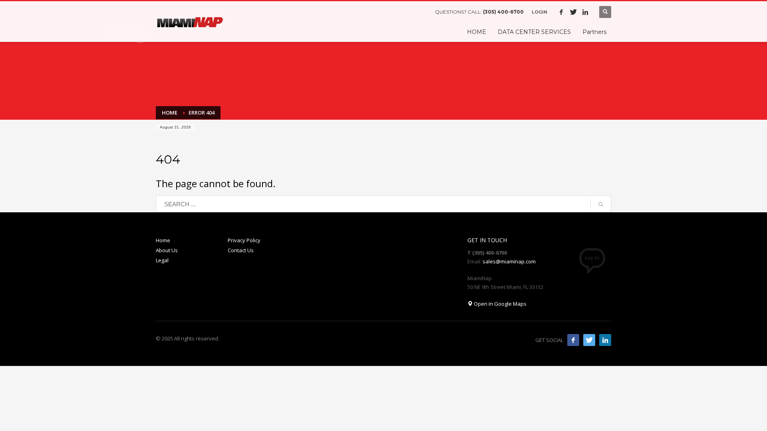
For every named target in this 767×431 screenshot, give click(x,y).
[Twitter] (573, 12)
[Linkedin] (585, 12)
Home (163, 240)
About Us (167, 250)
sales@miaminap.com (509, 261)
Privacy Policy (244, 240)
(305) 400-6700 (503, 12)
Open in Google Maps (500, 303)
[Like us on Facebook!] (573, 340)
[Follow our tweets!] (589, 340)
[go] (600, 204)
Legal (162, 260)
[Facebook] (561, 12)
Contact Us (241, 250)
